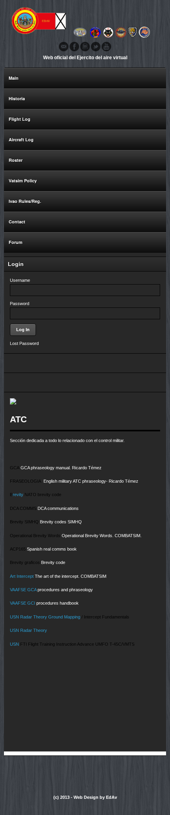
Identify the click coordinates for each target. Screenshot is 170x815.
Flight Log (19, 119)
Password (19, 303)
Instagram (85, 46)
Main (14, 78)
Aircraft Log (21, 139)
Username (20, 280)
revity (18, 494)
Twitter (95, 46)
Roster (13, 160)
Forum (16, 242)
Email (63, 46)
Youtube (106, 46)
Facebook (74, 46)
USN (15, 617)
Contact (17, 222)
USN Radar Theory (28, 630)
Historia (17, 98)
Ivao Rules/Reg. (25, 201)
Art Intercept (22, 576)
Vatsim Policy (23, 181)
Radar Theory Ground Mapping (50, 617)
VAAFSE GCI (23, 603)
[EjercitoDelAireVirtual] (85, 37)
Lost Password (24, 343)
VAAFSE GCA (23, 589)
